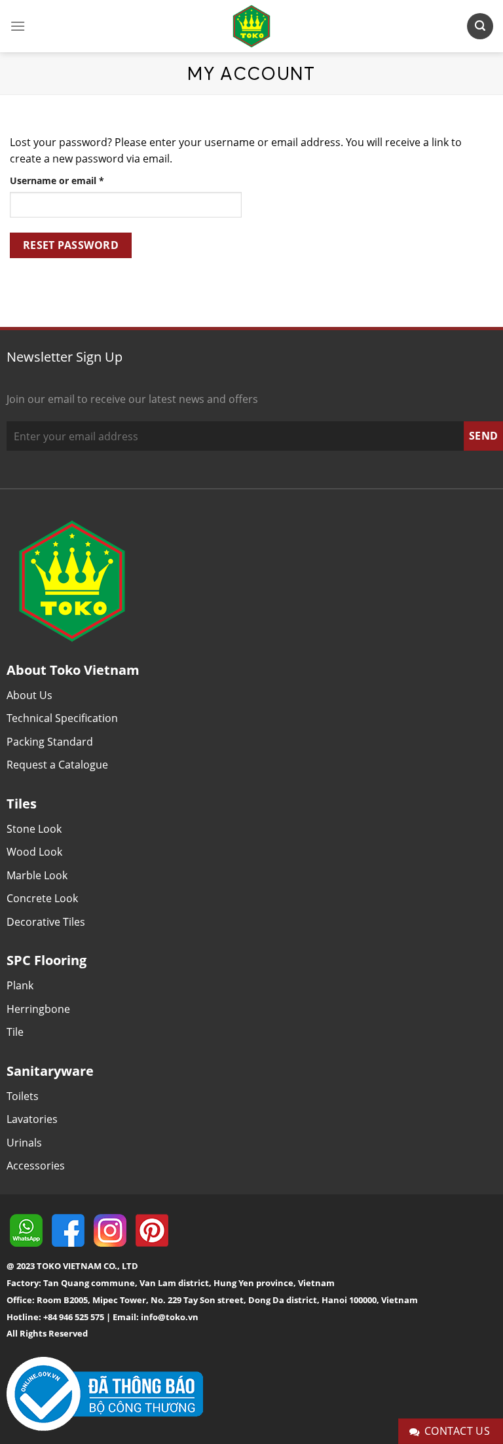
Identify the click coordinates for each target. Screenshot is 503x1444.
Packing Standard (50, 741)
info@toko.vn (169, 1317)
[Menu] (18, 26)
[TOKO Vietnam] (251, 26)
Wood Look (34, 852)
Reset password (71, 245)
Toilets (23, 1096)
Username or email (77, 180)
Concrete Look (42, 898)
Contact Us (457, 1431)
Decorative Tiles (46, 922)
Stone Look (34, 829)
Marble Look (37, 875)
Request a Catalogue (57, 764)
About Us (29, 695)
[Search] (480, 26)
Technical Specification (62, 718)
